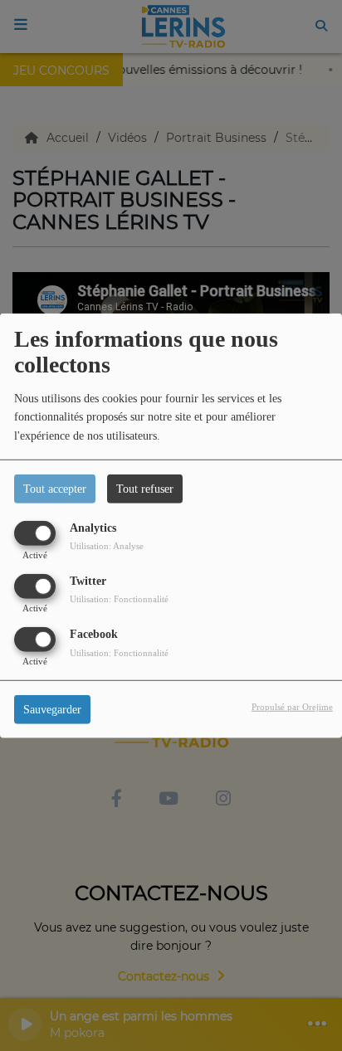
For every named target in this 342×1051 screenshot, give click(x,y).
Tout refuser (144, 488)
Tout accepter (54, 488)
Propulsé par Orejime (292, 707)
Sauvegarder (52, 709)
